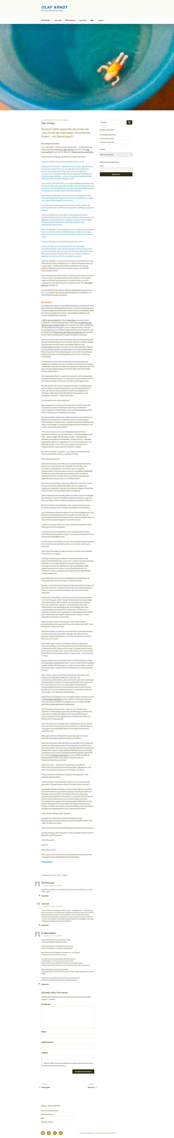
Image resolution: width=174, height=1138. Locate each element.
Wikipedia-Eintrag (46, 1122)
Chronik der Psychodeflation (82, 152)
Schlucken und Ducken (107, 142)
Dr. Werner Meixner (48, 933)
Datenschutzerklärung (87, 1133)
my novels (82, 20)
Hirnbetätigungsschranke (108, 135)
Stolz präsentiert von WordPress (106, 1133)
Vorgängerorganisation (59, 755)
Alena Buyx (71, 320)
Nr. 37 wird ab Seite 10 (51, 320)
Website (44, 1053)
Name (44, 1032)
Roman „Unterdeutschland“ (50, 1110)
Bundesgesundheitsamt (53, 699)
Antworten (45, 896)
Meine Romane (70, 20)
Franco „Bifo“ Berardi (66, 150)
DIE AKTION (45, 20)
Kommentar (46, 1004)
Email (101, 166)
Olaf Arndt (54, 7)
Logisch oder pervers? (107, 138)
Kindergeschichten (47, 1114)
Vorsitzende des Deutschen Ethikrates (68, 332)
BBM (42, 1118)
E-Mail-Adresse (47, 1042)
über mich (58, 20)
